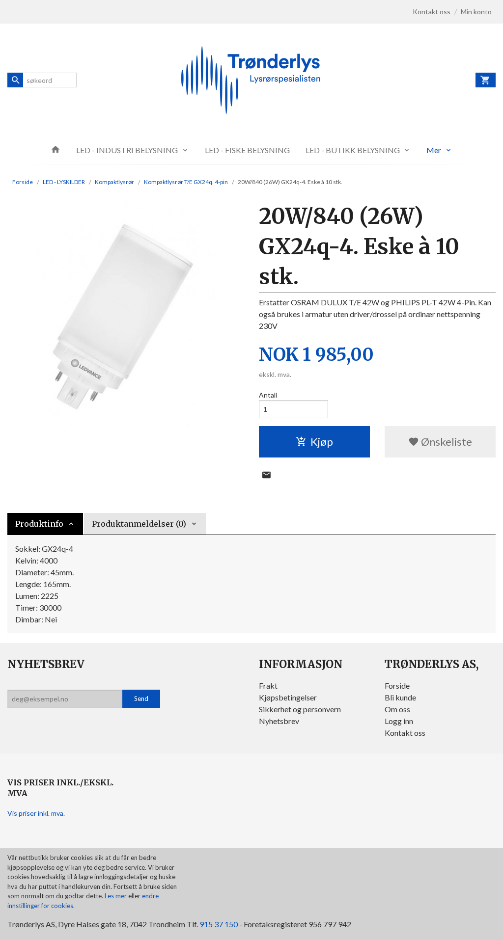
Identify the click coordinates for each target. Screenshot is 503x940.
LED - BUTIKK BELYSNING (353, 150)
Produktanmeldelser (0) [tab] (139, 524)
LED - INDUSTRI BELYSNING (127, 150)
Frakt (268, 685)
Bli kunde (400, 697)
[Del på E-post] (266, 474)
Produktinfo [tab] (39, 524)
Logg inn (399, 720)
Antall (268, 395)
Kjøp (321, 441)
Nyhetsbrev (279, 720)
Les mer (116, 896)
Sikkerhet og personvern (300, 709)
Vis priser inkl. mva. (36, 813)
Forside (22, 182)
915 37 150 (218, 924)
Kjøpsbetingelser (288, 697)
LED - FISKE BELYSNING (247, 150)
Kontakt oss (405, 732)
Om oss (397, 709)
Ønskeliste (445, 441)
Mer (433, 150)
